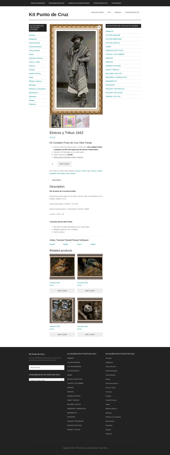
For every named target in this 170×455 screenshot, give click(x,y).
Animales (32, 35)
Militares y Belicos (35, 81)
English (65, 244)
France (79, 244)
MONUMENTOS (111, 81)
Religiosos (32, 104)
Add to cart (64, 164)
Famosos (32, 66)
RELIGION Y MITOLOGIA (114, 93)
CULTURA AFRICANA (113, 35)
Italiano (93, 244)
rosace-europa (70, 173)
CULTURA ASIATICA (113, 43)
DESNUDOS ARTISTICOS (114, 50)
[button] (99, 27)
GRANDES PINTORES (113, 66)
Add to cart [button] (62, 291)
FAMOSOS (109, 58)
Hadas (31, 77)
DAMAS (108, 47)
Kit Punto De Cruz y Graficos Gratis (86, 448)
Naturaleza (32, 96)
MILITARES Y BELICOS (114, 73)
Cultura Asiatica (34, 50)
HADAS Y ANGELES (112, 70)
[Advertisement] (123, 116)
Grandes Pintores (35, 73)
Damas (31, 54)
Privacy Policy (102, 448)
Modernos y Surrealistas (37, 89)
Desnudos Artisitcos (36, 58)
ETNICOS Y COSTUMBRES (115, 54)
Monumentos (33, 93)
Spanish (52, 244)
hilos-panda (61, 173)
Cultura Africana (34, 43)
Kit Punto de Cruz (48, 14)
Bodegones (33, 39)
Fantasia (32, 70)
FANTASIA (109, 62)
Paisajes (32, 100)
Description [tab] (56, 180)
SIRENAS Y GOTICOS (113, 96)
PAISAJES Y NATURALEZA (115, 89)
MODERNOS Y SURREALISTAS (116, 77)
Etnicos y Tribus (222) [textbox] (46, 380)
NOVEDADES (110, 85)
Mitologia (32, 85)
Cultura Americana (35, 47)
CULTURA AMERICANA (113, 39)
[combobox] (46, 379)
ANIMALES (109, 31)
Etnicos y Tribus (80, 171)
